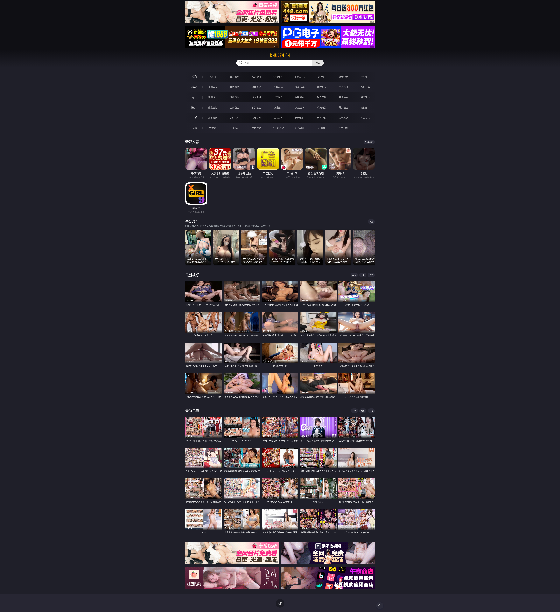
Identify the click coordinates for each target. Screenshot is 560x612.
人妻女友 (256, 117)
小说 (194, 118)
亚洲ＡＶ (212, 87)
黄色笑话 (343, 117)
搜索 (318, 62)
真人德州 (234, 77)
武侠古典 (278, 117)
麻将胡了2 (300, 77)
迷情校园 (300, 117)
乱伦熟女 (343, 97)
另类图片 (365, 107)
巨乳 (363, 275)
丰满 (354, 410)
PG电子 (213, 77)
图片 (194, 107)
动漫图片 (278, 107)
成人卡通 (256, 97)
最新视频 (192, 274)
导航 (194, 128)
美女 (354, 275)
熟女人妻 (300, 87)
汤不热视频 (278, 128)
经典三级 (321, 97)
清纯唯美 (321, 107)
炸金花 (321, 77)
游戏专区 (278, 77)
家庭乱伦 (234, 117)
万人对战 (256, 77)
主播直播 (343, 87)
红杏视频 (300, 128)
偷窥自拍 (212, 107)
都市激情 (212, 117)
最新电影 (192, 410)
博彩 (194, 77)
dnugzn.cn (280, 55)
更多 (371, 275)
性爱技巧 (365, 117)
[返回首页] (379, 605)
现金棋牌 (343, 77)
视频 (194, 87)
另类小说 (321, 117)
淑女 (363, 410)
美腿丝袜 (300, 107)
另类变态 (365, 97)
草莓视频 (256, 128)
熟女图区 (343, 107)
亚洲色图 (234, 107)
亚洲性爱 (212, 97)
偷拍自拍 (234, 97)
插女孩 (212, 128)
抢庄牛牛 (365, 77)
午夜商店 (234, 128)
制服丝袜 (300, 97)
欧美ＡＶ (256, 87)
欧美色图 (256, 107)
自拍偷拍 (234, 87)
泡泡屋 (321, 128)
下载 (371, 221)
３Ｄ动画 (278, 87)
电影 (194, 97)
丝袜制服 (321, 87)
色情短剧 (343, 128)
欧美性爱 (278, 97)
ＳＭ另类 (365, 87)
